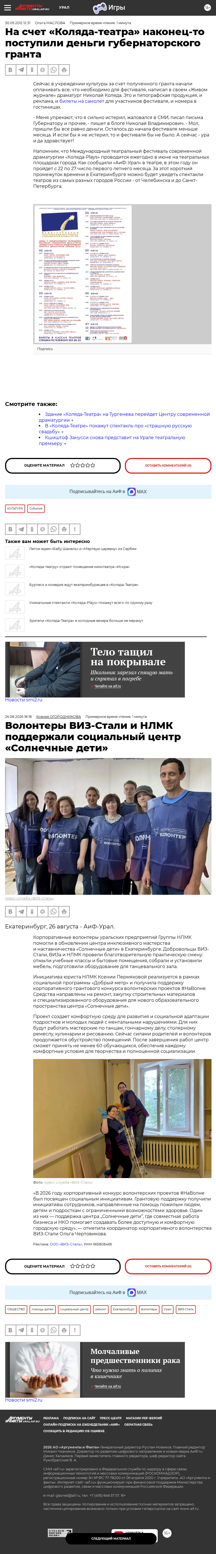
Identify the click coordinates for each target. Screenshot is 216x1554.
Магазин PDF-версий (144, 1418)
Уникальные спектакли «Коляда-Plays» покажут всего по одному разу (90, 603)
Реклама (51, 1418)
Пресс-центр (111, 1418)
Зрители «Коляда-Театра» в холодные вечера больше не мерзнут (86, 621)
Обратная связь (138, 1425)
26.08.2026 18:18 (18, 717)
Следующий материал (111, 1539)
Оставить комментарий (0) (168, 465)
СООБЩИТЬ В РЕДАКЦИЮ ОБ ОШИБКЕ (74, 1431)
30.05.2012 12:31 (17, 23)
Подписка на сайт (79, 1418)
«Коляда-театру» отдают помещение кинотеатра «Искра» (79, 567)
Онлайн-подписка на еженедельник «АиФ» (81, 1425)
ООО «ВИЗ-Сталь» (66, 1244)
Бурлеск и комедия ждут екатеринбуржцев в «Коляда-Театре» (83, 585)
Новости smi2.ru (23, 699)
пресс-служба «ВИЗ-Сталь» (29, 898)
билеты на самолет (81, 101)
